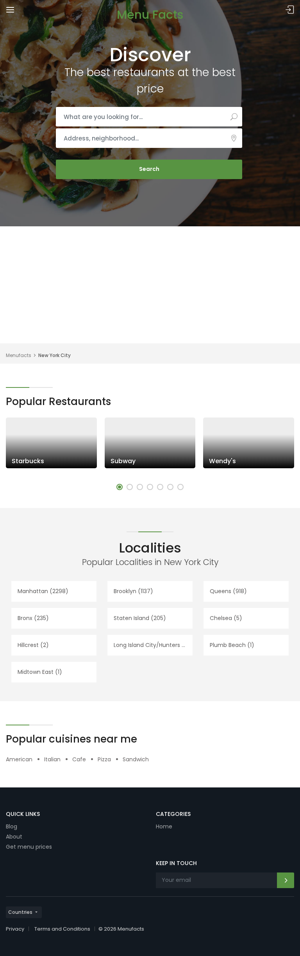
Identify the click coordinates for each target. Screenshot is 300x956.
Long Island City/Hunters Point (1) (153, 645)
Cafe (79, 759)
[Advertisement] (150, 284)
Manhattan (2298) (43, 591)
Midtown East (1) (40, 672)
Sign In (290, 9)
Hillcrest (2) (33, 645)
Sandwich (136, 759)
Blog (11, 826)
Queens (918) (228, 591)
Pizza (104, 759)
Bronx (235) (33, 618)
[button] (119, 487)
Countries (20, 912)
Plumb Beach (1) (232, 645)
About (14, 836)
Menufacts (18, 355)
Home (164, 826)
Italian (52, 759)
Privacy (15, 929)
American (19, 759)
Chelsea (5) (226, 618)
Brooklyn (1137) (133, 591)
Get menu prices (29, 846)
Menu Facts (150, 14)
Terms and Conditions (62, 929)
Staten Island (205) (140, 618)
